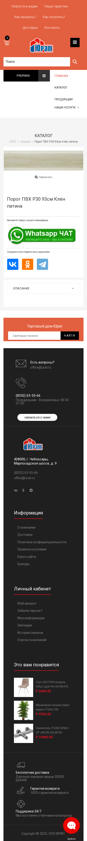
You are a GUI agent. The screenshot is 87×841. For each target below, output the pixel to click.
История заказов (30, 633)
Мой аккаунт (27, 603)
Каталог (44, 135)
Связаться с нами (37, 417)
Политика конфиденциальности (42, 542)
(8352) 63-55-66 (28, 395)
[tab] (43, 288)
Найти (69, 335)
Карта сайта (26, 557)
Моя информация (31, 618)
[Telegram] (42, 264)
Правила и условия (31, 549)
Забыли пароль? (29, 610)
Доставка (24, 535)
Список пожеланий (31, 640)
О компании (26, 527)
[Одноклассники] (27, 264)
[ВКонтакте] (13, 264)
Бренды (23, 564)
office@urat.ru (40, 367)
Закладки (24, 625)
